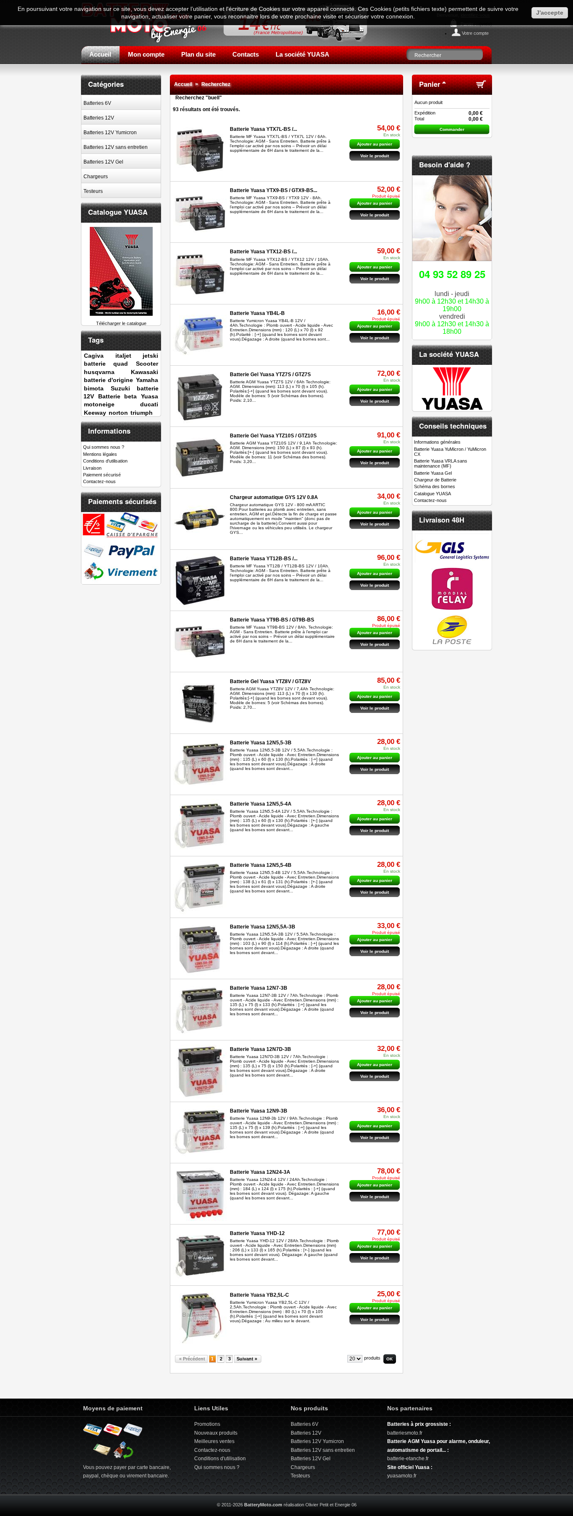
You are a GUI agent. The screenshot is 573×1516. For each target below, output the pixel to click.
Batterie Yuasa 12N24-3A (260, 1172)
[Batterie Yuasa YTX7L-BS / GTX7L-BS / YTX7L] (200, 151)
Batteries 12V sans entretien (115, 147)
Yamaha (147, 380)
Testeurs (93, 191)
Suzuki (120, 388)
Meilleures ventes (214, 1441)
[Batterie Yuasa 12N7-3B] (200, 1010)
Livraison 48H (441, 520)
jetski (150, 355)
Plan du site (198, 54)
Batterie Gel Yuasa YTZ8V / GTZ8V (270, 681)
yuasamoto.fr (402, 1476)
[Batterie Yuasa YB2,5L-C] (200, 1317)
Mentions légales (100, 454)
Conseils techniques (453, 426)
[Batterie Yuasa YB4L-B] (200, 335)
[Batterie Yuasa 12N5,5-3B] (200, 765)
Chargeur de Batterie (435, 479)
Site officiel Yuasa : (409, 1467)
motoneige (99, 404)
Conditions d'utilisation (105, 460)
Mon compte (146, 54)
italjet (123, 355)
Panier (429, 84)
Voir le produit (374, 155)
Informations (109, 431)
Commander (452, 129)
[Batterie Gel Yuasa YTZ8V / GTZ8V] (200, 703)
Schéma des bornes (434, 486)
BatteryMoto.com (263, 1504)
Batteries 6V (97, 103)
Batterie (109, 396)
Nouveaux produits (215, 1433)
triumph (141, 412)
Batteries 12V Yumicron (110, 132)
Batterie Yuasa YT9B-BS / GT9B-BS (272, 620)
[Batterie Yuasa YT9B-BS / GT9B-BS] (200, 642)
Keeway (95, 412)
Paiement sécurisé (102, 474)
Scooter (147, 363)
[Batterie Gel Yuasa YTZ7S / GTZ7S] (200, 396)
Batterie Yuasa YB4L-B (257, 313)
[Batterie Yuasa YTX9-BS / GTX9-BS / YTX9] (200, 212)
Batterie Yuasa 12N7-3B (258, 988)
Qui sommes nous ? (103, 447)
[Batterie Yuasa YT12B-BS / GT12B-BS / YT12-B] (200, 581)
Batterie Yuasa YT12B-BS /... (263, 559)
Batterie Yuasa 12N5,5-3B (261, 743)
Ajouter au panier (374, 144)
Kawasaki (144, 372)
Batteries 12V (98, 118)
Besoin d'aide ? (444, 164)
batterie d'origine (108, 380)
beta (130, 396)
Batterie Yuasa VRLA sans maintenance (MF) (440, 463)
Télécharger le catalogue (121, 323)
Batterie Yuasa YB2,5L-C (259, 1295)
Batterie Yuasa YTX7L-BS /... (263, 129)
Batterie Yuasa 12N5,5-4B (261, 865)
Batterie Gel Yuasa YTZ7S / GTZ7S (270, 374)
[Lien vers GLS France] (452, 561)
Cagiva (94, 355)
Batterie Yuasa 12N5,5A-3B (262, 927)
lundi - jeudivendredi (452, 301)
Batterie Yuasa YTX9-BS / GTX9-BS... (273, 190)
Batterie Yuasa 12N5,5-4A (261, 804)
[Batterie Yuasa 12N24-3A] (200, 1194)
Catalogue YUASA (118, 212)
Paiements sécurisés (122, 501)
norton (118, 412)
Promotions (207, 1424)
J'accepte (549, 12)
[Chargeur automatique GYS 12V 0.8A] (200, 519)
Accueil (100, 54)
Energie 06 (346, 1504)
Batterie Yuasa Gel (433, 473)
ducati (149, 404)
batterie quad (106, 363)
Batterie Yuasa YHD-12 (257, 1233)
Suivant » (247, 1358)
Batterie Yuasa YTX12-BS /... (263, 252)
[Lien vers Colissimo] (452, 642)
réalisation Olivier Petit (306, 1504)
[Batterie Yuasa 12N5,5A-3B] (200, 949)
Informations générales (437, 442)
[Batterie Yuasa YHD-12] (200, 1255)
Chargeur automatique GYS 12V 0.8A (274, 497)
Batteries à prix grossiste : (419, 1424)
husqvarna (99, 372)
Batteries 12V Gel (103, 162)
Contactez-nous (99, 481)
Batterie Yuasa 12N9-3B (258, 1111)
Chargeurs (95, 176)
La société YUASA (302, 54)
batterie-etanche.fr (408, 1458)
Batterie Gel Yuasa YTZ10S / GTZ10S (273, 436)
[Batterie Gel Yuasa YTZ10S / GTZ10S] (200, 458)
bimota (94, 388)
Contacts (245, 54)
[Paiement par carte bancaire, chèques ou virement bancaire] (113, 1458)
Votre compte (475, 33)
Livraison (92, 468)
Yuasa (149, 396)
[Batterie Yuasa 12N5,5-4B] (200, 888)
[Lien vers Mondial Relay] (452, 608)
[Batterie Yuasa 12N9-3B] (200, 1133)
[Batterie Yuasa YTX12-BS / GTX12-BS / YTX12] (200, 274)
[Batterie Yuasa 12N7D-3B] (200, 1072)
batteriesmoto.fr (404, 1433)
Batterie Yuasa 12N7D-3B (260, 1049)
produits (372, 1357)
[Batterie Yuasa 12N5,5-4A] (200, 826)
